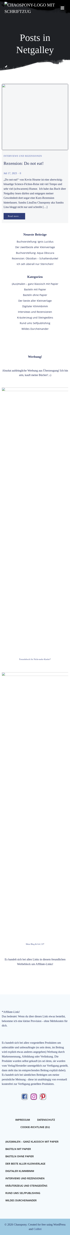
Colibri (37, 1229)
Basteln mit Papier (35, 289)
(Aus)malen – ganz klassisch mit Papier (35, 284)
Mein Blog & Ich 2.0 (34, 944)
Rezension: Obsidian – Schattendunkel (35, 258)
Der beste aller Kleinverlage (35, 300)
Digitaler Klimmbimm (35, 306)
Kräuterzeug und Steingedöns (35, 317)
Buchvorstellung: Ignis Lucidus (35, 241)
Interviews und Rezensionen (23, 156)
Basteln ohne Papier (35, 295)
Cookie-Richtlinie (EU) (35, 1127)
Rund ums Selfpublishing (35, 323)
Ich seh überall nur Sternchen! (35, 264)
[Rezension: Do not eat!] (35, 116)
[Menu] (62, 8)
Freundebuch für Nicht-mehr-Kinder (34, 659)
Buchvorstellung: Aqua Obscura (35, 253)
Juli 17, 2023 (10, 173)
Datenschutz (46, 1119)
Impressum (22, 1119)
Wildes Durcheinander (35, 329)
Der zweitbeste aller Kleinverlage (35, 247)
